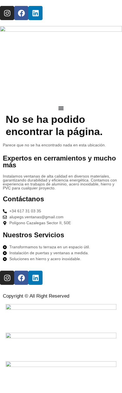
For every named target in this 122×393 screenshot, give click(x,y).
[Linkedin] (35, 13)
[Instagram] (7, 13)
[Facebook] (21, 13)
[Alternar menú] (61, 108)
